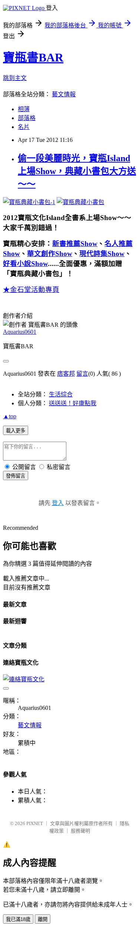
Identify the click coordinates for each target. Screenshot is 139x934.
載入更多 (15, 430)
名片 (24, 127)
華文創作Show (49, 253)
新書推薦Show (74, 243)
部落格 (27, 118)
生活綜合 (61, 394)
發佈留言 (15, 476)
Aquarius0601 (19, 332)
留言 (82, 373)
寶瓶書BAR (33, 57)
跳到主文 (15, 78)
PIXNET (34, 823)
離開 (42, 919)
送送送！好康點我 (72, 403)
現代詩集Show (102, 253)
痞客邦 (66, 373)
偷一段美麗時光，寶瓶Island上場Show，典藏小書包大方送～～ (77, 171)
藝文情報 (64, 94)
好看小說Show (25, 263)
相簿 (24, 109)
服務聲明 (80, 831)
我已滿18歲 (18, 919)
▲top (9, 416)
